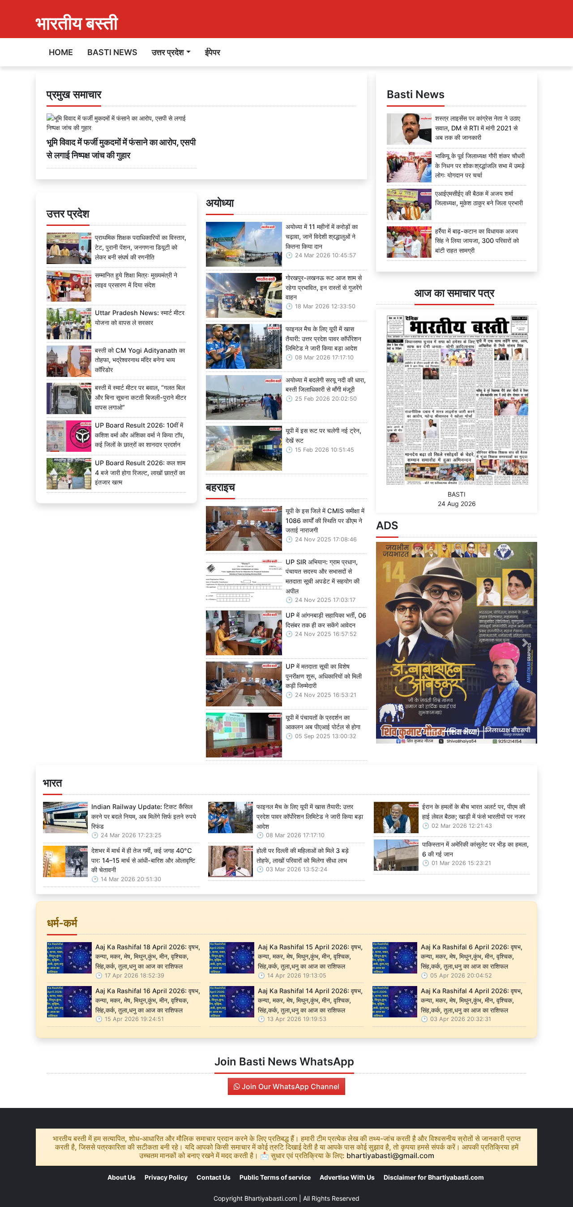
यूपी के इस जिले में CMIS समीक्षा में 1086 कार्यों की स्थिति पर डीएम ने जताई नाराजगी (325, 520)
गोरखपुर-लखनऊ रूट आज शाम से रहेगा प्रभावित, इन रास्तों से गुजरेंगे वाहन (324, 287)
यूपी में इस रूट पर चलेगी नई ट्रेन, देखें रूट (323, 435)
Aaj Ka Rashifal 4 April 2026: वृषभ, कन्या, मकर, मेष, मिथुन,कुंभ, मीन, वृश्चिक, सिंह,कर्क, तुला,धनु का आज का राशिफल (471, 1000)
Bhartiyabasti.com (270, 1198)
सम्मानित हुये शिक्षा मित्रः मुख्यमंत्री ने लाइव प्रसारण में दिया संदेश (136, 280)
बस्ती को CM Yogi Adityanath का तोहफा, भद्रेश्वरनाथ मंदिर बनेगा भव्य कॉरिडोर (140, 359)
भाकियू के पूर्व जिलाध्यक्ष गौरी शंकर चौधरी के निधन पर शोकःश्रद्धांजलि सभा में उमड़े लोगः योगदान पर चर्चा (480, 165)
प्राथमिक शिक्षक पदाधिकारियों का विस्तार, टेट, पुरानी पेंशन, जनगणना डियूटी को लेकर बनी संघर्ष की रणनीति (140, 247)
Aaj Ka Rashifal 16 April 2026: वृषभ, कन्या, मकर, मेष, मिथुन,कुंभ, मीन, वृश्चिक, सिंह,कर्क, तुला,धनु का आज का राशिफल (147, 1000)
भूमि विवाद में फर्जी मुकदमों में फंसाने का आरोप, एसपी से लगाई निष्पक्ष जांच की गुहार (121, 148)
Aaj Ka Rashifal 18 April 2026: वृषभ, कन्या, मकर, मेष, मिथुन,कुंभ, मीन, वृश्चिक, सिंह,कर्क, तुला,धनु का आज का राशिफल (147, 956)
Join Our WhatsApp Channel (289, 1086)
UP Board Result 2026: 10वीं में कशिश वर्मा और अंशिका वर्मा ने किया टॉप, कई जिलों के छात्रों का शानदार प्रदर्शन (139, 434)
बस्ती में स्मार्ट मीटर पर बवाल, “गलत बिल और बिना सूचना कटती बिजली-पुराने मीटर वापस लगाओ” (140, 397)
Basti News (112, 52)
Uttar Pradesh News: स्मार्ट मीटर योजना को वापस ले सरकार (139, 317)
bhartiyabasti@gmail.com (390, 1155)
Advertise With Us (347, 1177)
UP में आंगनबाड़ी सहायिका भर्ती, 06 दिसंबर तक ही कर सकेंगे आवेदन (326, 620)
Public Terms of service (275, 1177)
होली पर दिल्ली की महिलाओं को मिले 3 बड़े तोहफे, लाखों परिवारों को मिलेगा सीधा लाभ (303, 855)
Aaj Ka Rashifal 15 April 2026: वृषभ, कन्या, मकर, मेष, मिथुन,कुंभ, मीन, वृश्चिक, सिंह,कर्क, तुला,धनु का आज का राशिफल (310, 956)
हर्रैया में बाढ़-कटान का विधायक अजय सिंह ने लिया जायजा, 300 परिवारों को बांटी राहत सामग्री (477, 240)
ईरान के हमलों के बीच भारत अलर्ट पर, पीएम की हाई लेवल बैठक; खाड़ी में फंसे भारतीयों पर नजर (473, 811)
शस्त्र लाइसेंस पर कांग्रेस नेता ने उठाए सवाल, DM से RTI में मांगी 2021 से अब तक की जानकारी (477, 127)
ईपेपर (212, 52)
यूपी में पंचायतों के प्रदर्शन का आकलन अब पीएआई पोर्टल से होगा (323, 722)
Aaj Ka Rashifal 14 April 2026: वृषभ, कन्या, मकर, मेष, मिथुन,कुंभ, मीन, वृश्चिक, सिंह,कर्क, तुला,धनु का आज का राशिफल (310, 1000)
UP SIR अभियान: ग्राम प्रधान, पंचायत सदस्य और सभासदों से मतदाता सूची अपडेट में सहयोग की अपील (322, 576)
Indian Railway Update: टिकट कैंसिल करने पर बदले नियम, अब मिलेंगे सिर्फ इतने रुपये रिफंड (143, 816)
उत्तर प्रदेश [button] (168, 52)
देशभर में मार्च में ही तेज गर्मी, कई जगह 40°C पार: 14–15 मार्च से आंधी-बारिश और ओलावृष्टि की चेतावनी (143, 860)
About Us (121, 1177)
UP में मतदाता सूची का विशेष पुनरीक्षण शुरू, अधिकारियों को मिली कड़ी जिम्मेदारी (324, 675)
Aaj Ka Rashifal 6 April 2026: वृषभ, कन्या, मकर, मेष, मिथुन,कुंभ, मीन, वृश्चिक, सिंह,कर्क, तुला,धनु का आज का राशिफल (471, 956)
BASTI (457, 494)
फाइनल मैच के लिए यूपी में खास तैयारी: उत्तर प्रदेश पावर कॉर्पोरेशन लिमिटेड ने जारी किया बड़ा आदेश (323, 338)
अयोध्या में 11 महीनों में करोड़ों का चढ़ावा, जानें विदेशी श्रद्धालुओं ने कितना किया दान (322, 236)
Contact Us (214, 1177)
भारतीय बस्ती (77, 23)
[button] (388, 643)
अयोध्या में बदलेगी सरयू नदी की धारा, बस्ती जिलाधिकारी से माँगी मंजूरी (326, 385)
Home (61, 52)
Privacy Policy (166, 1177)
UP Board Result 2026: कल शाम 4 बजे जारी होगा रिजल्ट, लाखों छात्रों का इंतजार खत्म (140, 472)
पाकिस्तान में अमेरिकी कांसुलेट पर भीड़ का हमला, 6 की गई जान (475, 849)
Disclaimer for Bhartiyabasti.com (434, 1177)
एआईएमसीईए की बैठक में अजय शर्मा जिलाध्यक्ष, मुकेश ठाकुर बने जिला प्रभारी (479, 198)
